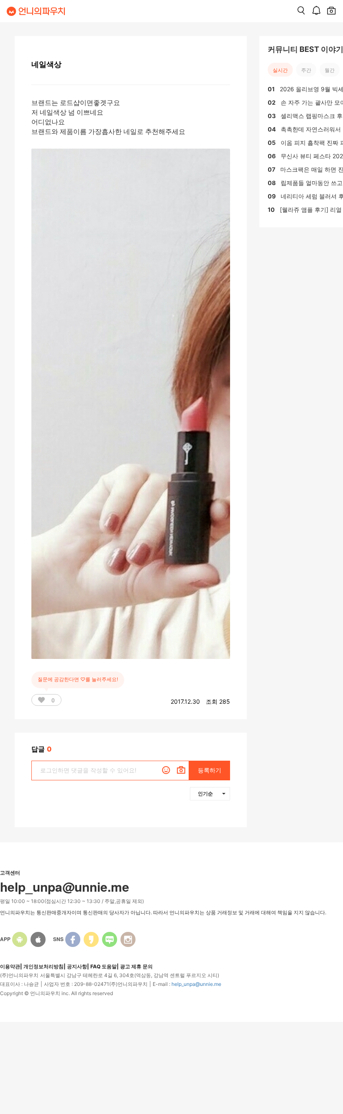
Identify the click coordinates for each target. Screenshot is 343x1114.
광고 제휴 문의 (136, 966)
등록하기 (209, 770)
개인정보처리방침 (43, 966)
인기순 (205, 793)
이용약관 (10, 966)
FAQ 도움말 (103, 966)
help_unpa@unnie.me (196, 984)
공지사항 (77, 966)
